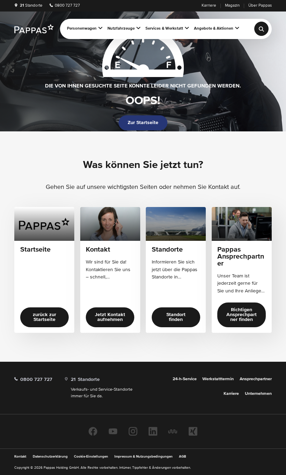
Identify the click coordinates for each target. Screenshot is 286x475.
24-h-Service (185, 379)
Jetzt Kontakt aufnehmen (110, 317)
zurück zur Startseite (44, 317)
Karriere (209, 5)
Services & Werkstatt (164, 28)
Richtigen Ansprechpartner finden (241, 314)
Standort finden (176, 317)
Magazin (232, 5)
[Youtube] (113, 431)
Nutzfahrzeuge (121, 28)
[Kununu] (172, 431)
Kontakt (20, 456)
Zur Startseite (143, 122)
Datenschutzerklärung (50, 456)
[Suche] (261, 29)
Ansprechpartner (256, 379)
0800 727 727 (67, 5)
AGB (182, 456)
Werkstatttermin (218, 379)
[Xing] (192, 431)
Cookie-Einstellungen (91, 456)
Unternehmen (258, 393)
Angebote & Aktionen (213, 28)
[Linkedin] (153, 431)
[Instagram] (132, 431)
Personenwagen (82, 28)
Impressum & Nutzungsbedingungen (143, 456)
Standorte (31, 5)
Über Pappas (260, 5)
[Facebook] (93, 431)
